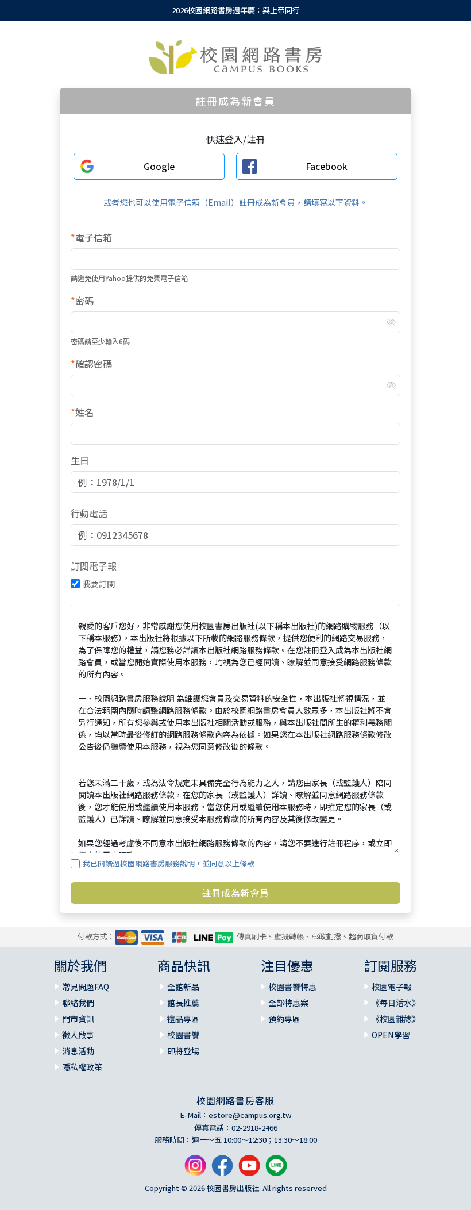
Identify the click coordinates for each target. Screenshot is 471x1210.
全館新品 (183, 986)
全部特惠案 (288, 1002)
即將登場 (183, 1051)
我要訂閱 (99, 583)
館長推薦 (183, 1002)
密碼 (82, 300)
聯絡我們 (78, 1002)
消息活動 (78, 1051)
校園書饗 (183, 1035)
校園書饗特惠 (292, 986)
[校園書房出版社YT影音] (249, 1169)
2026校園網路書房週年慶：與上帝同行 (236, 10)
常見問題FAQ (85, 986)
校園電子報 (392, 986)
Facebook (327, 166)
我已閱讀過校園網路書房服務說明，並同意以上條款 (168, 863)
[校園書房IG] (195, 1169)
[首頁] (236, 57)
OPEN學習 (391, 1035)
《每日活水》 (396, 1002)
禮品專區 (183, 1018)
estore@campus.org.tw (250, 1114)
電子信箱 (91, 237)
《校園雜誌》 (396, 1018)
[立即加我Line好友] (276, 1169)
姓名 (82, 412)
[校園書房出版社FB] (222, 1169)
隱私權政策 (82, 1067)
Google (159, 166)
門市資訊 (78, 1018)
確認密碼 (91, 364)
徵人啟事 (78, 1035)
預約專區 (284, 1018)
